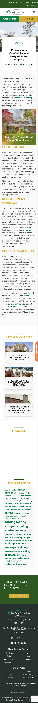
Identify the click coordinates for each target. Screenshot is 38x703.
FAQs (27, 2)
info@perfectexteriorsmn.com (19, 638)
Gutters (28, 672)
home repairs (20, 506)
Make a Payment (15, 2)
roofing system (10, 540)
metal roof (21, 509)
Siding (9, 675)
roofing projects (18, 534)
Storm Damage (28, 675)
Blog (34, 2)
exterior (21, 498)
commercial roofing (23, 98)
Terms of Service (25, 700)
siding (26, 296)
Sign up (33, 683)
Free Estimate (28, 678)
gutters (8, 503)
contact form (17, 304)
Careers (29, 659)
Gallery (9, 656)
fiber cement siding (26, 501)
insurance (14, 509)
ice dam (28, 506)
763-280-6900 (19, 633)
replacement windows (11, 516)
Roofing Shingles (22, 538)
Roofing (9, 672)
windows (27, 230)
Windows (19, 43)
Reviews (9, 653)
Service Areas (9, 659)
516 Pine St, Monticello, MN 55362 (19, 620)
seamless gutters (12, 548)
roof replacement (15, 543)
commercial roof (16, 496)
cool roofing (15, 498)
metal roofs (17, 513)
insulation (7, 509)
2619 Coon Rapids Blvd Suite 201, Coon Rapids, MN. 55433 (19, 629)
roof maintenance (27, 540)
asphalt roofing (11, 490)
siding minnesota (17, 551)
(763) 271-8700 (19, 623)
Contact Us (31, 6)
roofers (19, 518)
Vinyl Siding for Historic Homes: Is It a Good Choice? (19, 357)
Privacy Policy (11, 700)
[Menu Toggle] (34, 12)
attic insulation (19, 493)
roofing (10, 522)
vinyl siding (18, 558)
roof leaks (18, 540)
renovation (25, 513)
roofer (14, 518)
